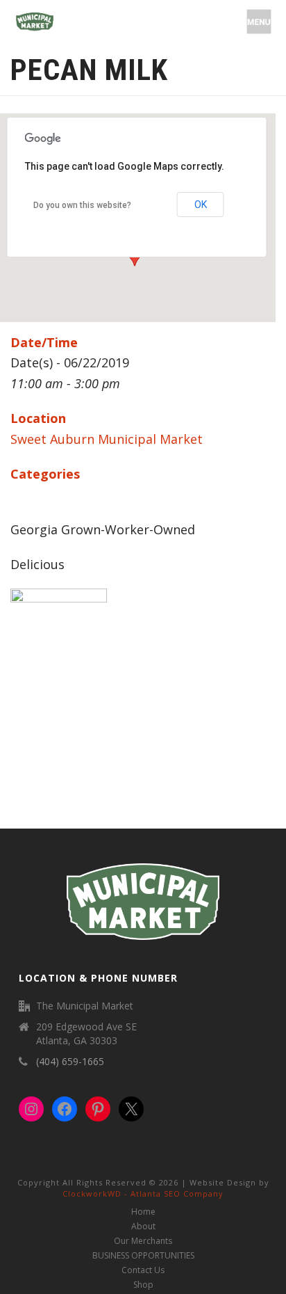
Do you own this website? (82, 205)
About (143, 1226)
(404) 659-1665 (70, 1061)
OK (200, 204)
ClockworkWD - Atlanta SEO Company (143, 1193)
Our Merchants (143, 1241)
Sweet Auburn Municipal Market (106, 439)
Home (143, 1211)
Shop (143, 1285)
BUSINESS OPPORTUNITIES (143, 1255)
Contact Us (143, 1270)
